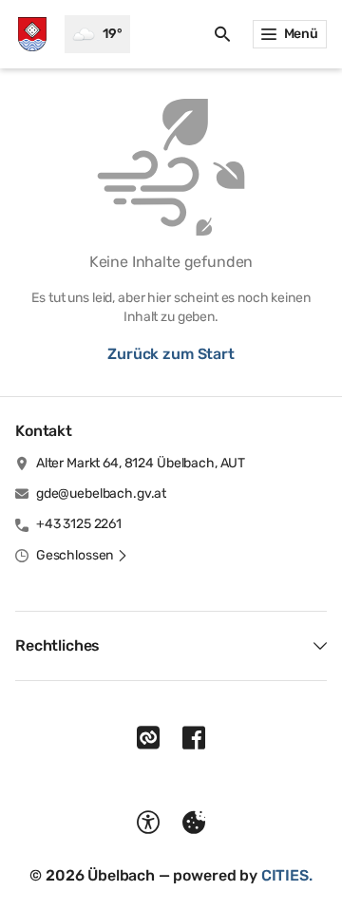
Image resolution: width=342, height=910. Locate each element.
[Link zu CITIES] (148, 738)
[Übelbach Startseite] (32, 34)
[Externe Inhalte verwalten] (193, 822)
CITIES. (287, 875)
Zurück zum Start (170, 354)
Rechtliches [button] (57, 645)
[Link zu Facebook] (193, 738)
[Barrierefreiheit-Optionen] (148, 822)
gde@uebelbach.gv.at (101, 493)
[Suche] (222, 34)
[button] (82, 555)
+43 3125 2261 (79, 524)
